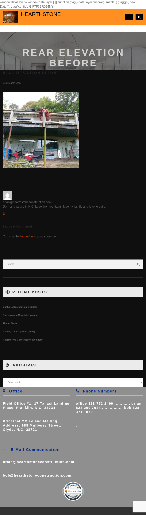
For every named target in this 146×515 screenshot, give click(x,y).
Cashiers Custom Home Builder (20, 307)
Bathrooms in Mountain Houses (20, 315)
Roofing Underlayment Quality (19, 331)
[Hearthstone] (10, 16)
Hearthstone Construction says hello (23, 339)
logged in (26, 236)
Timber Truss (10, 323)
